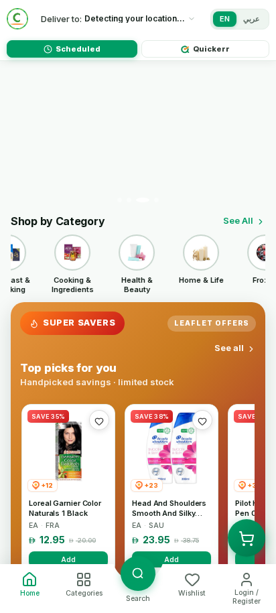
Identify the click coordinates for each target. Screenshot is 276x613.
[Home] (17, 18)
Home (30, 593)
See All (238, 220)
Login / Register (246, 597)
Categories (84, 593)
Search (138, 598)
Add (68, 559)
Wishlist (192, 593)
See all (229, 347)
